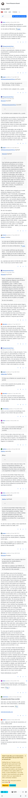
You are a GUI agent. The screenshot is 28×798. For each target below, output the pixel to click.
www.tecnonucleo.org (7, 712)
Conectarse (12, 785)
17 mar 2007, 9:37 (16, 235)
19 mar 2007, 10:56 (16, 719)
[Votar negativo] (23, 42)
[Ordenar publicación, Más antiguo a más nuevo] (3, 16)
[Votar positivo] (18, 42)
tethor (4, 22)
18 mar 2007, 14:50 (15, 492)
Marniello (5, 324)
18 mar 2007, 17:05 (15, 680)
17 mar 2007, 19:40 (15, 372)
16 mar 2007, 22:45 (10, 48)
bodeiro (4, 719)
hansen (4, 553)
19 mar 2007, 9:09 (17, 696)
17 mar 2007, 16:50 (10, 349)
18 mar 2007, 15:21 (15, 533)
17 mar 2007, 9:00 (10, 98)
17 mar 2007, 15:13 (16, 324)
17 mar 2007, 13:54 (10, 272)
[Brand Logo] (3, 3)
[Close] (25, 756)
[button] (2, 796)
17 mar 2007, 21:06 (16, 393)
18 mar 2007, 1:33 (15, 420)
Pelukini (4, 235)
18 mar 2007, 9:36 (16, 449)
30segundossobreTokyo (8, 46)
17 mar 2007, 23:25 (18, 408)
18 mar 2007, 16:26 (15, 553)
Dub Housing (5, 408)
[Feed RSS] (19, 12)
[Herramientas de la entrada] (26, 42)
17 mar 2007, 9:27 (15, 147)
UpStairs (5, 449)
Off (2, 12)
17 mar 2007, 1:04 (15, 77)
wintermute (5, 696)
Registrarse (5, 785)
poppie (4, 77)
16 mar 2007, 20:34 (15, 22)
